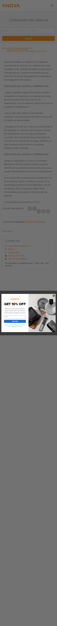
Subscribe (15, 321)
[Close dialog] (54, 295)
